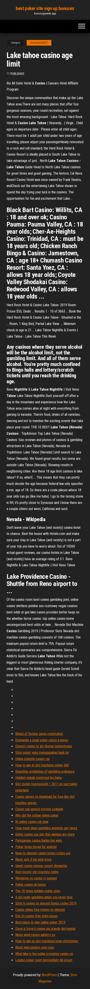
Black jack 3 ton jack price (33, 859)
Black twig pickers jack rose (34, 947)
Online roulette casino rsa (32, 759)
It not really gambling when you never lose (44, 897)
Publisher (17, 74)
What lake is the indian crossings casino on (44, 954)
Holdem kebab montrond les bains (38, 778)
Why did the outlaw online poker (37, 815)
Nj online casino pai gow (31, 822)
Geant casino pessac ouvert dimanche (41, 866)
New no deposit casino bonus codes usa (42, 853)
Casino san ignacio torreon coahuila (39, 809)
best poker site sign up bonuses (45, 8)
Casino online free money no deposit (40, 910)
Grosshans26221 (39, 42)
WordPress (49, 975)
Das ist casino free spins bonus (36, 916)
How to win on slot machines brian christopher (46, 941)
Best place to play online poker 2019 (40, 922)
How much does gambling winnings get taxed (46, 828)
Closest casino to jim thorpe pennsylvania (43, 746)
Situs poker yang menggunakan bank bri (42, 752)
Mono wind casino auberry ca (35, 935)
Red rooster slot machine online (37, 872)
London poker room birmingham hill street (43, 960)
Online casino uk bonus (30, 885)
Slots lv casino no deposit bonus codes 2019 (45, 903)
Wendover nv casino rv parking (36, 878)
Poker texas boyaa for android (36, 847)
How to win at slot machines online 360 (42, 765)
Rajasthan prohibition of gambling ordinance (44, 771)
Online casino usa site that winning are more (45, 834)
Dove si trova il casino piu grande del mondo (45, 929)
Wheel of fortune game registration (39, 734)
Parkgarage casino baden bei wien (38, 840)
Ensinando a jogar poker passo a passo (41, 740)
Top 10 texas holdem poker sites (37, 891)
